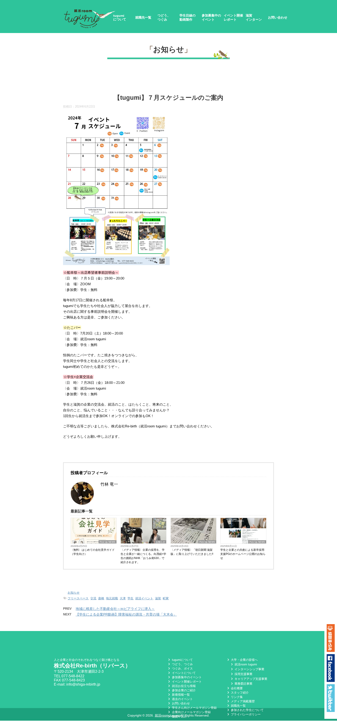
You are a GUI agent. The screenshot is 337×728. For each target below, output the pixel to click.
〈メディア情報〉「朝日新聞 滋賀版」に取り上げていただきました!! (192, 552)
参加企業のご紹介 (183, 690)
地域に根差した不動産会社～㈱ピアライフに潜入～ (115, 609)
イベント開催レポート (233, 17)
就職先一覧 (143, 17)
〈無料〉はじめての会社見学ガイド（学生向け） (93, 552)
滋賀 (158, 598)
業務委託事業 (243, 683)
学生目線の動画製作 (188, 17)
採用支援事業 (243, 674)
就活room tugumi (245, 664)
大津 (123, 598)
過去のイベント (182, 699)
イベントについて (183, 673)
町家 (166, 598)
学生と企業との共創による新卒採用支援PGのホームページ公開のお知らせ (242, 554)
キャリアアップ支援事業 (250, 679)
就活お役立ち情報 (183, 686)
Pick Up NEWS (107, 542)
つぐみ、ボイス (182, 668)
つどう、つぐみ (163, 17)
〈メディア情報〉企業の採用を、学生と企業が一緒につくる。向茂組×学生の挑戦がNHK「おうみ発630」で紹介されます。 (143, 556)
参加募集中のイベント (211, 17)
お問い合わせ (277, 17)
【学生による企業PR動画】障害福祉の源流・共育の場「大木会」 (126, 614)
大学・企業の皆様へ (244, 660)
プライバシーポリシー (245, 714)
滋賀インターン (254, 17)
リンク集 (236, 697)
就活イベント (144, 598)
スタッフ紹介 (239, 692)
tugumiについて (119, 17)
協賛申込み (179, 716)
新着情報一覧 (180, 694)
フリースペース (78, 598)
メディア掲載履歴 (242, 701)
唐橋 (101, 598)
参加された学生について (247, 710)
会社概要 (236, 688)
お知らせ (168, 49)
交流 (93, 598)
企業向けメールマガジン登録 (190, 712)
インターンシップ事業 (249, 669)
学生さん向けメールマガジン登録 (193, 707)
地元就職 (112, 598)
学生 (130, 598)
